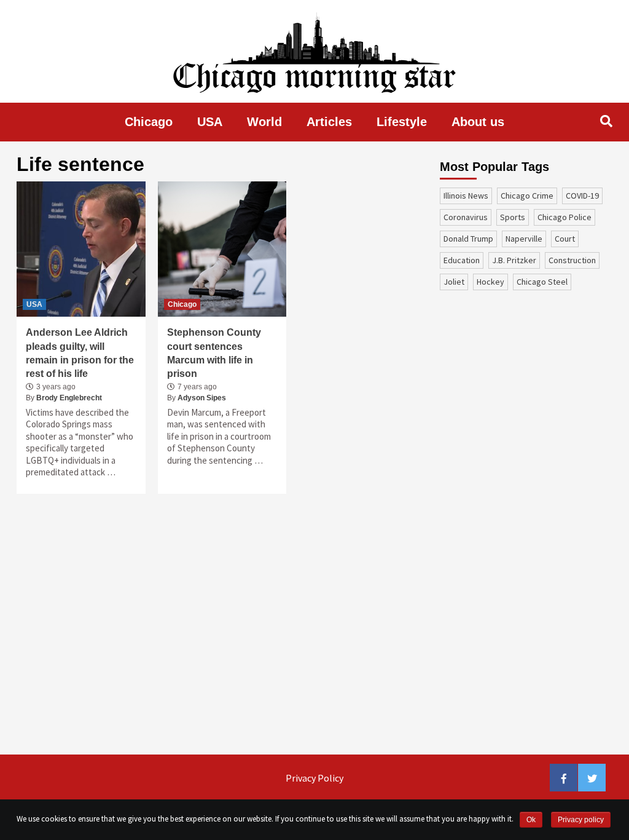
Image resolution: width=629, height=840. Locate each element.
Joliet (453, 281)
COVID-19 (582, 195)
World (264, 122)
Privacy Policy (314, 778)
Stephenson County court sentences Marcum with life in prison (214, 353)
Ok (531, 819)
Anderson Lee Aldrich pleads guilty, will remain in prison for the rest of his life (80, 353)
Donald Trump (468, 238)
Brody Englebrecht (69, 398)
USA (209, 122)
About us (477, 122)
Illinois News (465, 195)
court (565, 238)
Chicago (149, 122)
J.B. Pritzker (514, 260)
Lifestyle (402, 122)
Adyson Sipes (202, 398)
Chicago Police (564, 217)
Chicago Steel (542, 281)
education (461, 260)
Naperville (524, 238)
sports (512, 217)
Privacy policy (581, 819)
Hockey (490, 281)
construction (572, 260)
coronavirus (465, 217)
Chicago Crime (527, 195)
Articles (329, 122)
